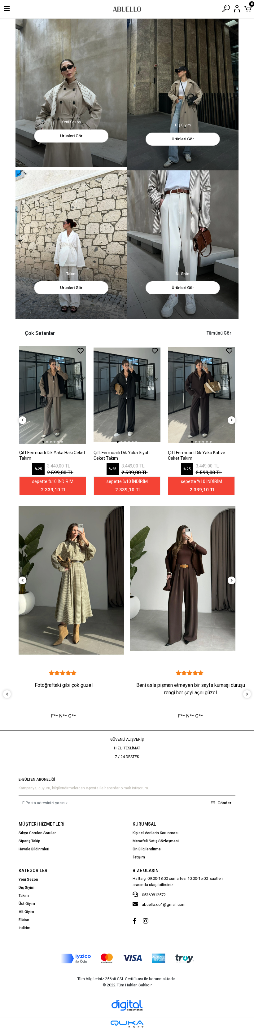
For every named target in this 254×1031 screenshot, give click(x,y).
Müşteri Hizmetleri (41, 824)
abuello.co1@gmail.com (164, 904)
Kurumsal (144, 824)
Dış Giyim (26, 887)
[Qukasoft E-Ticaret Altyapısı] (127, 1024)
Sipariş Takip (29, 841)
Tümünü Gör (219, 333)
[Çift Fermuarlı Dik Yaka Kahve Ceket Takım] (201, 394)
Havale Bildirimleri (34, 849)
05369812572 (153, 895)
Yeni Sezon (28, 879)
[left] (22, 420)
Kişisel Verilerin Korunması (155, 833)
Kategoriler (33, 870)
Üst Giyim (27, 904)
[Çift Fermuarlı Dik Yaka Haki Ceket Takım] (52, 394)
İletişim (139, 857)
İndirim (24, 928)
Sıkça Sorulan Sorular (37, 833)
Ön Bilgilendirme (147, 849)
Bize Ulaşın (146, 870)
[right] (231, 420)
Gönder (224, 803)
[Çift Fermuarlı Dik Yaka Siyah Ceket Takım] (127, 394)
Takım (24, 895)
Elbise (24, 920)
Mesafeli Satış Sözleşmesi (156, 841)
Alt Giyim (26, 912)
